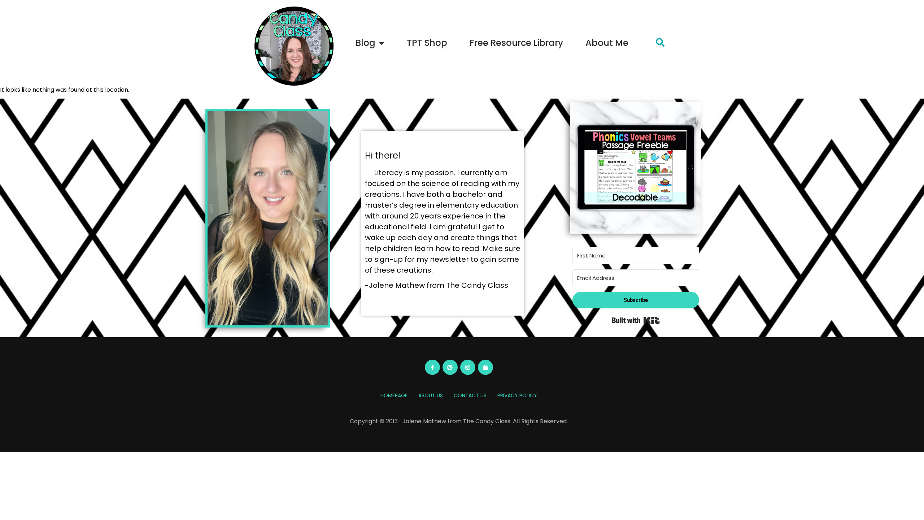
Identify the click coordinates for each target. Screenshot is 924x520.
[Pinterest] (450, 367)
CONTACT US (470, 395)
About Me (606, 43)
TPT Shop (427, 43)
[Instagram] (467, 367)
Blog (365, 43)
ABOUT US (430, 395)
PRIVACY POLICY (517, 395)
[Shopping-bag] (485, 367)
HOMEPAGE (393, 395)
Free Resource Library (516, 43)
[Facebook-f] (432, 367)
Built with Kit (636, 320)
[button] (660, 42)
